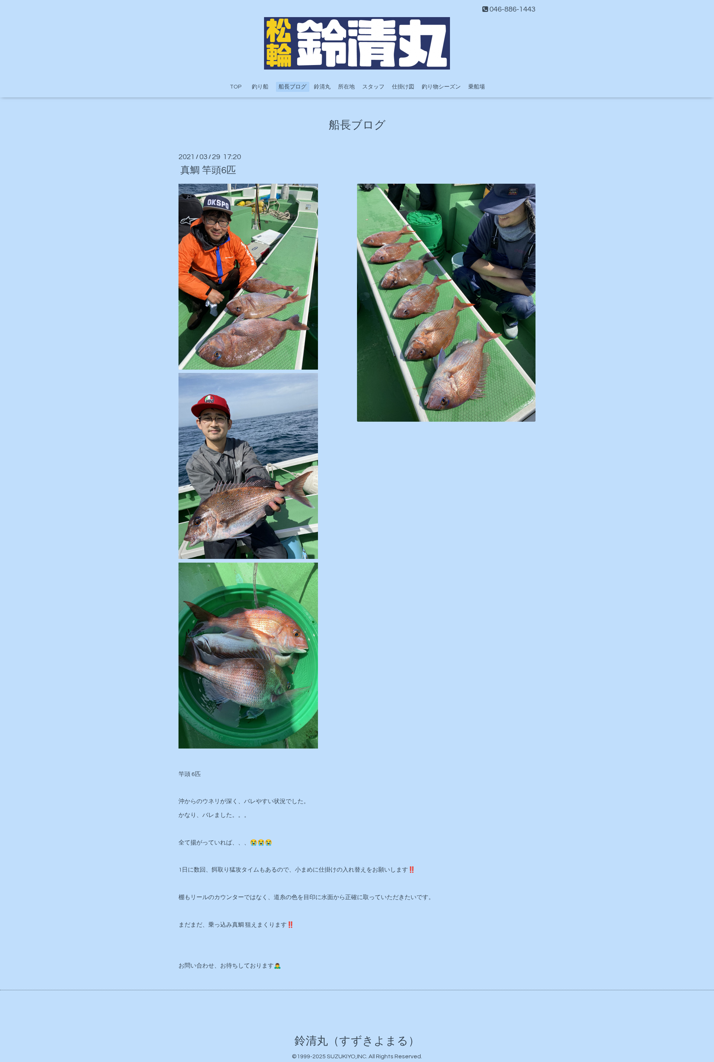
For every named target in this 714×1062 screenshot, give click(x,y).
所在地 (346, 87)
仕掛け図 (403, 87)
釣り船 (263, 87)
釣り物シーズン (441, 87)
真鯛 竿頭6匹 (208, 170)
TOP (235, 87)
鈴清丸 (322, 87)
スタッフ (373, 87)
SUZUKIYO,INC (346, 1056)
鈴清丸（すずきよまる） (357, 1041)
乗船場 (476, 87)
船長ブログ (292, 87)
